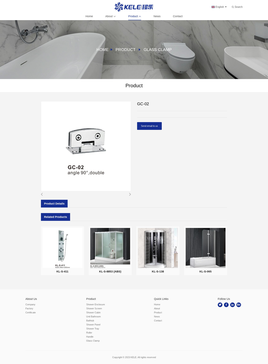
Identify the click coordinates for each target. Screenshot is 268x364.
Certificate (30, 312)
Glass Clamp (158, 49)
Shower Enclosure (95, 304)
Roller (89, 332)
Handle (89, 336)
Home (89, 16)
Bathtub (90, 320)
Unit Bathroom (93, 316)
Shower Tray (92, 328)
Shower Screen (94, 308)
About (109, 16)
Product (133, 16)
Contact (178, 16)
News (157, 16)
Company (30, 304)
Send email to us (149, 126)
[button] (130, 194)
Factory (29, 308)
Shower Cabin (93, 312)
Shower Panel (93, 324)
